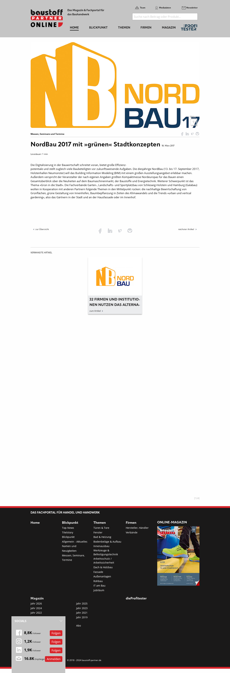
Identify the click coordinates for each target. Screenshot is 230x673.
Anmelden (54, 659)
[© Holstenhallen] (115, 85)
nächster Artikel (186, 229)
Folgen (56, 633)
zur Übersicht (42, 229)
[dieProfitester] (189, 28)
